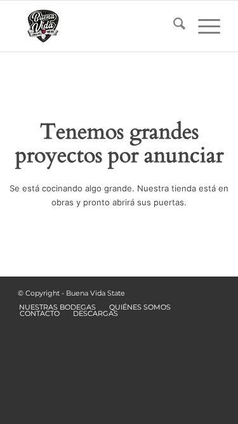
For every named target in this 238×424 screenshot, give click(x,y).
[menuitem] (173, 26)
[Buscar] (173, 26)
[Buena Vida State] (99, 26)
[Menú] (202, 26)
